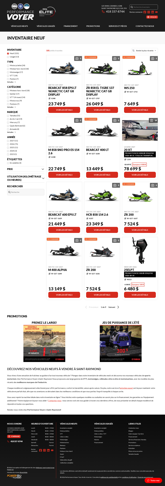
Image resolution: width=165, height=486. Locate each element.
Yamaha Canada (134, 454)
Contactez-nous (145, 26)
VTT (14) (14, 75)
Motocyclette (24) (17, 65)
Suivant (111, 307)
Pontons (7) (14, 104)
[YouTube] (156, 12)
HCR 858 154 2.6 (97, 214)
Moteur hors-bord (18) (19, 69)
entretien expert (126, 388)
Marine (96, 440)
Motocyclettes (64, 431)
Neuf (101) (14, 53)
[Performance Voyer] (37, 11)
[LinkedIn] (152, 12)
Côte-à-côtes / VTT (100, 434)
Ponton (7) (14, 79)
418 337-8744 (115, 11)
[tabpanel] (42, 436)
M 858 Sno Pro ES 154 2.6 (63, 151)
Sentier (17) (14, 94)
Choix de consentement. (145, 477)
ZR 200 (129, 214)
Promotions (93, 26)
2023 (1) (13, 154)
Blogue (131, 431)
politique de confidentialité (109, 477)
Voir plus (10, 82)
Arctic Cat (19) (16, 119)
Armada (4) (14, 129)
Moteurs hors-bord (66, 451)
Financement (71, 26)
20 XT (128, 150)
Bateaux (62, 445)
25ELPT (129, 270)
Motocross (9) (16, 100)
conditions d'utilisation (129, 477)
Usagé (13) (14, 56)
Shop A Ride (23, 472)
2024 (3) (13, 151)
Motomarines (64, 442)
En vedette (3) (15, 163)
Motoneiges (64, 440)
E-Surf (62, 457)
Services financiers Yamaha (137, 440)
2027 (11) (14, 140)
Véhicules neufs (19, 26)
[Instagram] (148, 12)
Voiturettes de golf (66, 460)
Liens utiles (135, 424)
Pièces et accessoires (136, 451)
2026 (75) (14, 144)
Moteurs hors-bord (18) (20, 90)
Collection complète (66, 463)
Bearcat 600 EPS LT (62, 214)
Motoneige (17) (16, 72)
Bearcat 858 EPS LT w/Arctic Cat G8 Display (62, 91)
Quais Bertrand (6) (17, 125)
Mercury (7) (15, 122)
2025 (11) (14, 147)
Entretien (132, 448)
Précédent (93, 307)
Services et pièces (118, 26)
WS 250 (129, 88)
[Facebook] (144, 12)
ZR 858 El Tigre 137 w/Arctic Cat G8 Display (100, 91)
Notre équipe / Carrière (136, 434)
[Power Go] (31, 476)
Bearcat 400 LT (97, 150)
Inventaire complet (66, 428)
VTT (61, 434)
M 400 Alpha (57, 270)
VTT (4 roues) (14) (17, 97)
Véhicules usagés (46, 26)
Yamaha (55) (15, 115)
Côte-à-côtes (64, 437)
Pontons (62, 448)
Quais (62, 454)
